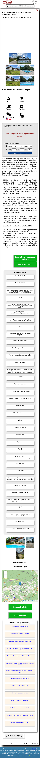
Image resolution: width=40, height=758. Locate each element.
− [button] (5, 576)
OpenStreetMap (33, 600)
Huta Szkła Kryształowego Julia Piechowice (19, 708)
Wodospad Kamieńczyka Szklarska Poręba (19, 641)
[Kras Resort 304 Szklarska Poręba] (12, 58)
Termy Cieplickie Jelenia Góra (19, 722)
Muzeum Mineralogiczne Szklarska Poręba (19, 656)
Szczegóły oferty (20, 607)
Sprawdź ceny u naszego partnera (25, 258)
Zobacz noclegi (20, 615)
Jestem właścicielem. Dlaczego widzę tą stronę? (14, 736)
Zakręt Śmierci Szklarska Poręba (19, 700)
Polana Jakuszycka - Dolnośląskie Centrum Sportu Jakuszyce (19, 649)
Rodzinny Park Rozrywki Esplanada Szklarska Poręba (19, 671)
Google (34, 749)
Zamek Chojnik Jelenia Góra (20, 685)
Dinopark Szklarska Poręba (20, 693)
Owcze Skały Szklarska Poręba (20, 633)
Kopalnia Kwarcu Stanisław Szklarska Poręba (20, 715)
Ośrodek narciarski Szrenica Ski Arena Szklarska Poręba (20, 664)
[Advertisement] (20, 35)
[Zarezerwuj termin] (37, 10)
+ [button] (5, 572)
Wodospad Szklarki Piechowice (20, 678)
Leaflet (25, 600)
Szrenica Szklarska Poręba (20, 626)
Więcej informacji (25, 264)
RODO (16, 755)
